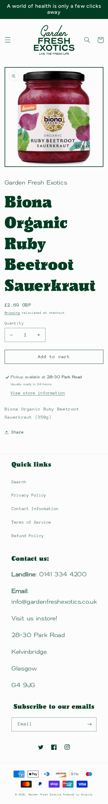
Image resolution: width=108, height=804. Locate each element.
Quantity (14, 323)
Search (19, 482)
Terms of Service (31, 522)
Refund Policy (28, 535)
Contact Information (35, 508)
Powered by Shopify (78, 794)
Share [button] (18, 432)
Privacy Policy (29, 495)
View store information (38, 393)
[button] (7, 40)
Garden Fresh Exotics (46, 794)
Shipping (12, 313)
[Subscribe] (89, 724)
